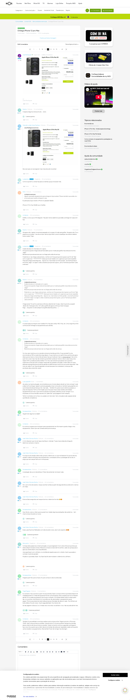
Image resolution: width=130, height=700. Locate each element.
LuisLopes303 (27, 381)
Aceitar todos (115, 675)
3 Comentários (88, 171)
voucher (86, 164)
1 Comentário (88, 161)
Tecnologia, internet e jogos (92, 136)
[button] (95, 10)
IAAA (24, 192)
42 (62, 49)
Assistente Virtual (49, 10)
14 (53, 49)
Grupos (40, 10)
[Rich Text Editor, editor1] (48, 662)
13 (50, 49)
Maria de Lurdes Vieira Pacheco (31, 125)
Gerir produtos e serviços (40, 21)
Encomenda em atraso (90, 146)
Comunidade (19, 21)
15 (56, 49)
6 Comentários (88, 166)
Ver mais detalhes (28, 696)
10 (42, 49)
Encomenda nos (89, 123)
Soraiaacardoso (27, 411)
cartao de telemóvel (90, 159)
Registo (68, 10)
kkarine (25, 109)
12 (48, 49)
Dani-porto (26, 543)
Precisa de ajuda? (127, 350)
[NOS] (9, 3)
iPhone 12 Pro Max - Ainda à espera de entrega (97, 128)
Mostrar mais (98, 111)
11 (45, 49)
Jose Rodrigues (27, 54)
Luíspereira (26, 179)
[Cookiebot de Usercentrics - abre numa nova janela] (11, 696)
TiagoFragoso (26, 591)
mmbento (25, 215)
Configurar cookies (114, 680)
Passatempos (60, 10)
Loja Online (87, 143)
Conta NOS (27, 21)
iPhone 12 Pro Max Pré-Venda (92, 134)
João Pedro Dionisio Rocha (30, 438)
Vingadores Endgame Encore (92, 169)
